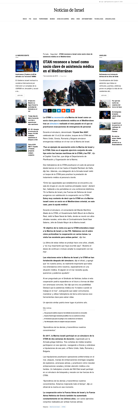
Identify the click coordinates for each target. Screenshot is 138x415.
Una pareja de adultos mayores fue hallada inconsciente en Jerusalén (65, 313)
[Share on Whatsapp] (54, 110)
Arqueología (110, 19)
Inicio (25, 19)
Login (102, 1)
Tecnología (98, 19)
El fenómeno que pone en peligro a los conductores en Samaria (63, 319)
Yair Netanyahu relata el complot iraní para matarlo (60, 321)
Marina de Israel (55, 407)
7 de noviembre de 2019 (50, 76)
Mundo (52, 19)
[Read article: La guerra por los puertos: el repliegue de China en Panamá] (105, 126)
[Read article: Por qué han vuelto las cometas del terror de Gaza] (105, 104)
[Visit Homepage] (69, 10)
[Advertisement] (69, 37)
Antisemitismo (87, 19)
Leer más (21, 95)
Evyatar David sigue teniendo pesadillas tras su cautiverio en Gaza (64, 316)
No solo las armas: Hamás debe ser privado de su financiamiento (117, 140)
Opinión (103, 70)
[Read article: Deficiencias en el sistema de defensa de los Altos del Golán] (111, 66)
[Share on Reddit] (63, 110)
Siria (72, 19)
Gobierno (20, 70)
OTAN (63, 407)
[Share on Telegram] (59, 110)
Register (108, 1)
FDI (30, 19)
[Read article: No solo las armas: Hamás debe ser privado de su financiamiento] (105, 139)
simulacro (54, 123)
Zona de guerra (63, 19)
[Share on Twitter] (50, 110)
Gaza (35, 19)
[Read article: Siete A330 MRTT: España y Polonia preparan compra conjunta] (21, 148)
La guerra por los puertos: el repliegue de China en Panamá (117, 127)
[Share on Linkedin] (68, 110)
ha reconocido (57, 117)
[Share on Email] (73, 110)
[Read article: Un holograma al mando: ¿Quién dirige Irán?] (105, 115)
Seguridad (53, 54)
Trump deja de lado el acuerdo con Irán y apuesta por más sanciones (33, 120)
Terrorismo (43, 19)
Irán (78, 19)
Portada (46, 54)
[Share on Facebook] (45, 110)
